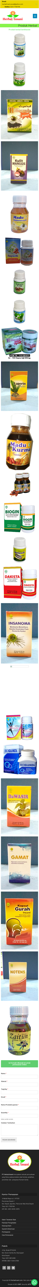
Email (3, 1097)
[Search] (36, 4)
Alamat (4, 1081)
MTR (29, 1284)
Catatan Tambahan (8, 1123)
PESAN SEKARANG (8, 1140)
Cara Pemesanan (7, 1235)
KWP (19, 1284)
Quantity (5, 1113)
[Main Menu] (35, 16)
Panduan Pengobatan (9, 1223)
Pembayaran (6, 1232)
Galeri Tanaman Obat (9, 1220)
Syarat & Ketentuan (8, 1229)
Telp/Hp (4, 1089)
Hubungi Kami (6, 1226)
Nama (3, 1073)
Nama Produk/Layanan (10, 1105)
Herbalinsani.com (17, 1280)
